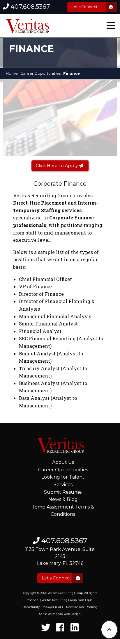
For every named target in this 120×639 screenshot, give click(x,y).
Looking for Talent (62, 477)
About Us (63, 462)
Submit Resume (63, 492)
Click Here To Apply (57, 165)
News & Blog (63, 499)
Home (12, 73)
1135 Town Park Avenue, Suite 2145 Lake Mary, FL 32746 (60, 556)
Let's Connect (85, 7)
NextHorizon (75, 606)
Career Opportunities (40, 73)
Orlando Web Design (66, 613)
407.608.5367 (29, 6)
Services (63, 484)
